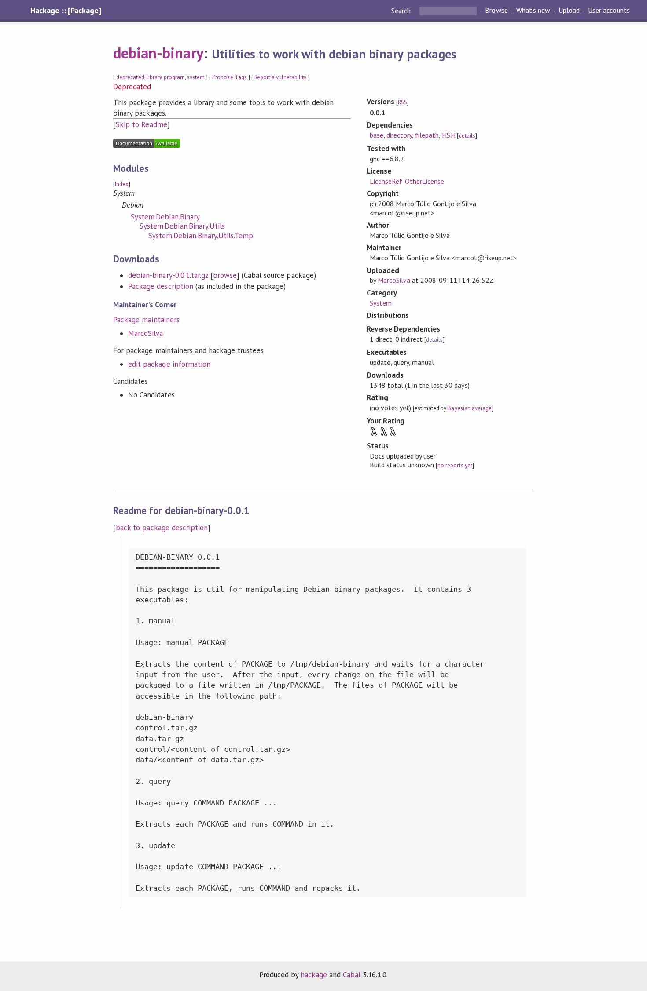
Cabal (351, 975)
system (196, 77)
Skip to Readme (141, 124)
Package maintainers (146, 319)
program (174, 77)
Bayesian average (469, 408)
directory (399, 135)
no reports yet (454, 465)
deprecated (130, 77)
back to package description (162, 527)
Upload (569, 10)
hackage (314, 975)
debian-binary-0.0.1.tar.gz (168, 275)
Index (122, 184)
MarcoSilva (145, 333)
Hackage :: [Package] (65, 11)
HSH (448, 135)
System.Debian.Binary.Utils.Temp (200, 235)
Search (401, 10)
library (154, 77)
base (376, 135)
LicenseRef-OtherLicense (407, 181)
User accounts (609, 10)
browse (225, 275)
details (467, 135)
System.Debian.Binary (165, 217)
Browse (496, 10)
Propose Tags (229, 77)
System (381, 303)
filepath (427, 135)
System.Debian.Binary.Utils (182, 226)
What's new (533, 10)
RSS (402, 102)
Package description (160, 286)
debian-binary (158, 52)
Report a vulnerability (280, 77)
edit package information (169, 364)
